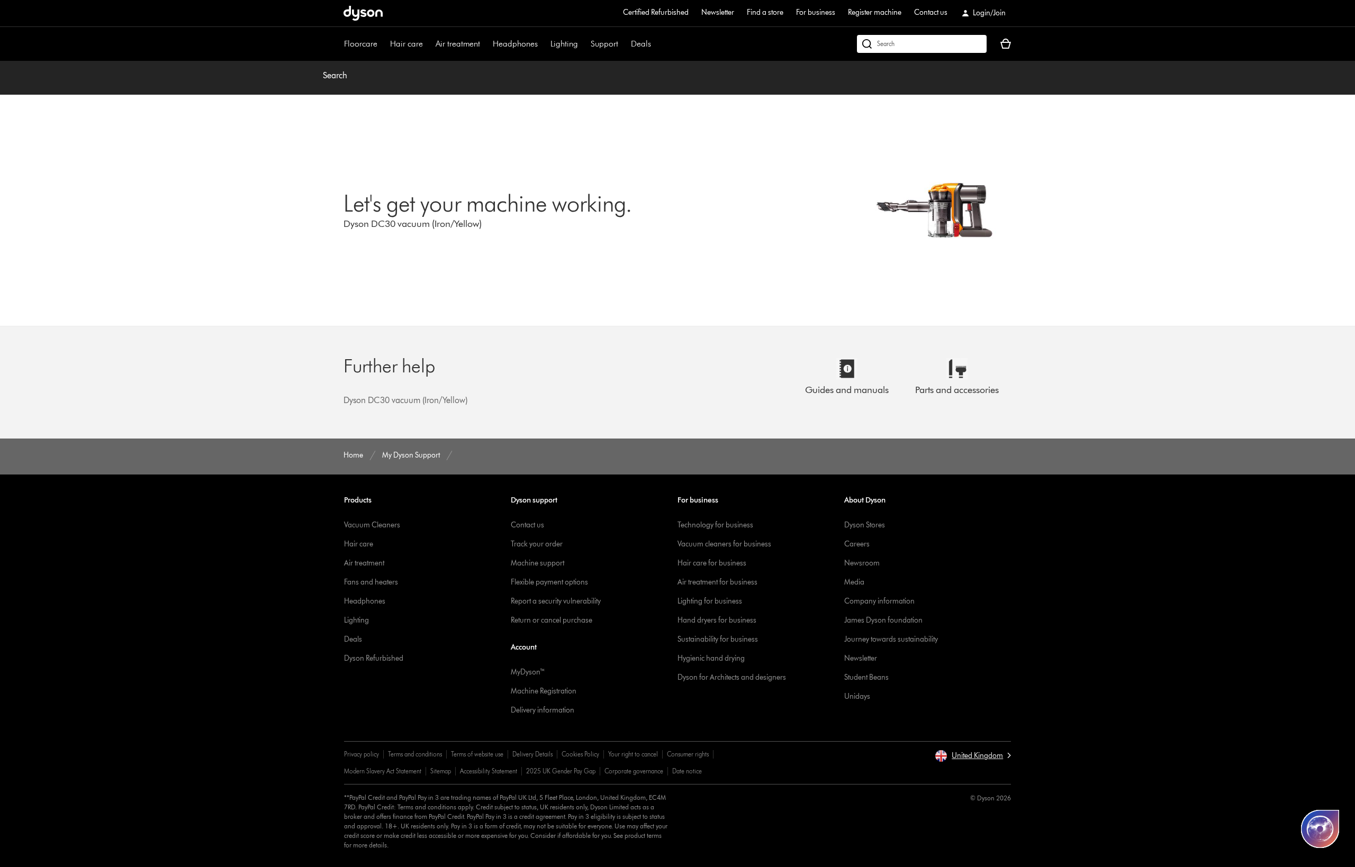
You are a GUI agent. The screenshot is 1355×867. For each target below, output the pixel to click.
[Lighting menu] (583, 44)
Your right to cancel (633, 754)
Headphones (515, 44)
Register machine (874, 12)
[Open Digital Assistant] (1320, 829)
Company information (879, 601)
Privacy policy (361, 754)
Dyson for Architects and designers (732, 677)
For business (815, 12)
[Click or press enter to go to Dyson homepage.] (363, 13)
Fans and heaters (371, 582)
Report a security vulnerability (556, 601)
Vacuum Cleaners (372, 525)
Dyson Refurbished (373, 658)
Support (604, 44)
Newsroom (862, 563)
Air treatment (458, 44)
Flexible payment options (549, 582)
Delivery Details (532, 754)
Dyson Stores (864, 525)
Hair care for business (712, 563)
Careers (857, 544)
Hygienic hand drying (711, 658)
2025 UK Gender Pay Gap (560, 771)
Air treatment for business (717, 582)
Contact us (930, 12)
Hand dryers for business (717, 620)
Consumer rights (688, 754)
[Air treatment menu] (485, 44)
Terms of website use (477, 754)
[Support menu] (623, 44)
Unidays (857, 696)
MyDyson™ (528, 672)
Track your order (537, 544)
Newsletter (717, 12)
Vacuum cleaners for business (724, 544)
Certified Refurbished (656, 12)
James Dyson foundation (883, 620)
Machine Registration (543, 691)
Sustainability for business (718, 639)
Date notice (687, 771)
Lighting (564, 44)
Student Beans (866, 677)
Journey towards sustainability (891, 639)
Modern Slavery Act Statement (382, 771)
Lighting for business (710, 601)
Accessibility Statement (488, 771)
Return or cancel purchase (551, 620)
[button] (973, 756)
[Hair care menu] (428, 44)
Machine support (537, 563)
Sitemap (440, 771)
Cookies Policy (580, 754)
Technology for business (715, 525)
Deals (641, 44)
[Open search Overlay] (922, 44)
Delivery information (542, 710)
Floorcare (360, 44)
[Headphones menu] (543, 44)
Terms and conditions (415, 754)
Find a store (765, 12)
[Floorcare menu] (382, 44)
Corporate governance (633, 771)
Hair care (406, 44)
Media (854, 582)
